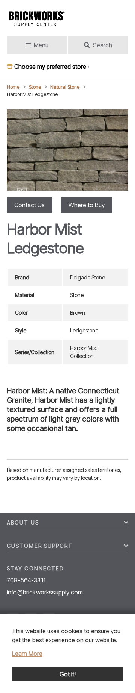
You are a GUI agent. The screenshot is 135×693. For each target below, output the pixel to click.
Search (102, 45)
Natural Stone (65, 87)
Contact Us (29, 205)
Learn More (27, 654)
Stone (35, 87)
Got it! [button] (68, 674)
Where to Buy (87, 205)
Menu (41, 45)
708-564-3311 (26, 580)
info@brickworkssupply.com (45, 592)
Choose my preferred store (50, 66)
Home (13, 87)
